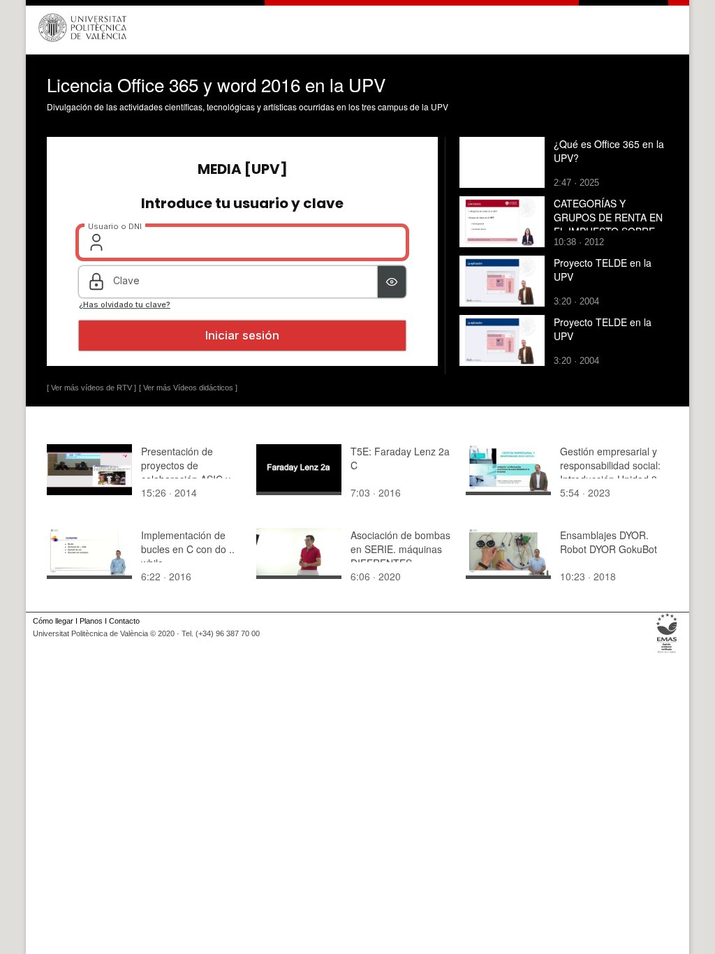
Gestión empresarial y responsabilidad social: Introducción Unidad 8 (610, 465)
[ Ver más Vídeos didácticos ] (188, 387)
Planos (91, 621)
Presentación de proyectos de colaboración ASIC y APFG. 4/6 (185, 472)
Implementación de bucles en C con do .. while (188, 549)
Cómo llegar (53, 621)
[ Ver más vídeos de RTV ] (91, 387)
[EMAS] (667, 653)
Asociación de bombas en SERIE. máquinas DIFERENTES (400, 549)
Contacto (124, 621)
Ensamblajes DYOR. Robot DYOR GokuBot (608, 542)
